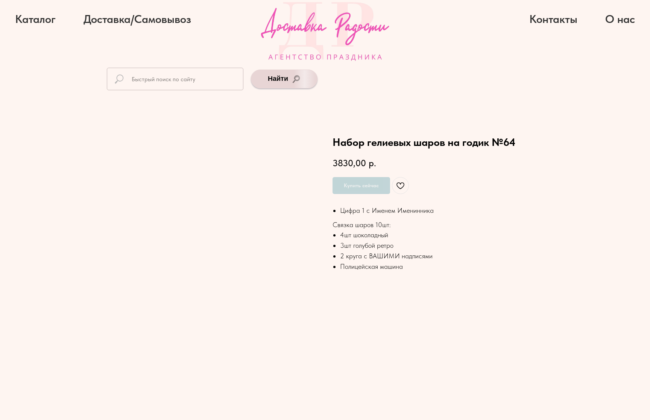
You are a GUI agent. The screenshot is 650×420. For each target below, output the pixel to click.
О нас (620, 19)
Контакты (553, 19)
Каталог (35, 19)
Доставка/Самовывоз (137, 19)
